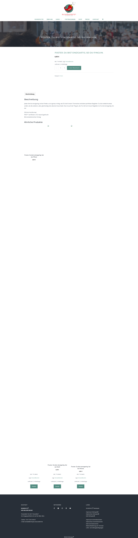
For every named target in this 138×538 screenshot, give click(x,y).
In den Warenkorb (74, 68)
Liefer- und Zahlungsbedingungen (94, 527)
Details (34, 486)
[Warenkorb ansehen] (103, 19)
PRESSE (87, 19)
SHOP (80, 19)
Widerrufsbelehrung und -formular (94, 525)
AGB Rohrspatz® (90, 516)
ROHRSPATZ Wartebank (92, 508)
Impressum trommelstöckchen (94, 519)
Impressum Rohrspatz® (92, 512)
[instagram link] (54, 508)
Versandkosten (69, 61)
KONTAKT (96, 19)
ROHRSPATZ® (39, 19)
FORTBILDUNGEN (70, 19)
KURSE (58, 19)
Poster (61, 76)
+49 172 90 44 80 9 (31, 519)
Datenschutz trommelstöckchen (94, 521)
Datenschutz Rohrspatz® (92, 514)
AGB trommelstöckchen (92, 523)
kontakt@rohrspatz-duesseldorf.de (34, 521)
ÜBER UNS (50, 19)
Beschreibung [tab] (30, 94)
